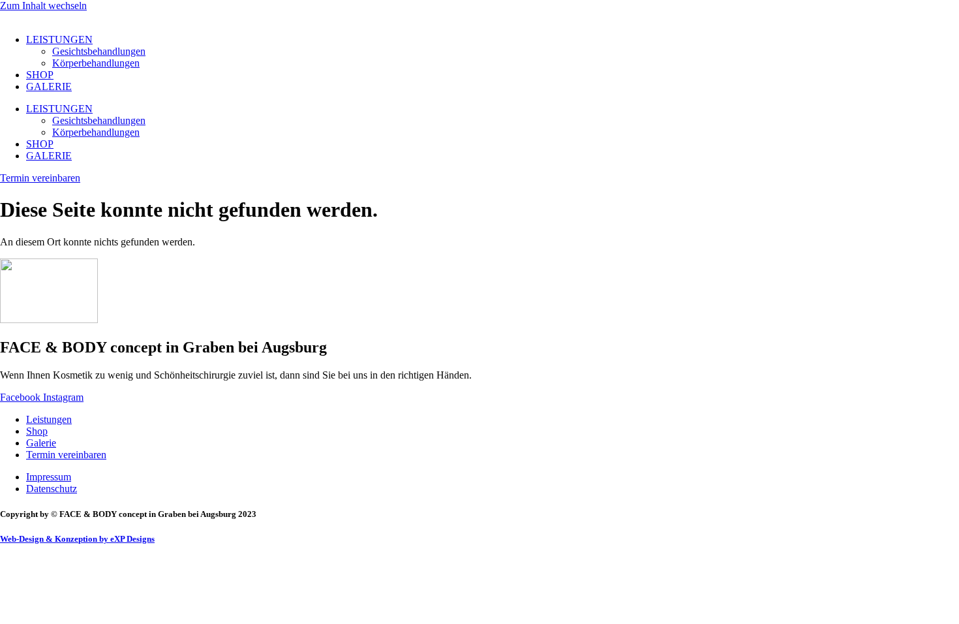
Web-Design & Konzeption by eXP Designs (77, 539)
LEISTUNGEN (59, 39)
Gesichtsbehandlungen (98, 51)
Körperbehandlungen (96, 63)
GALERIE (49, 86)
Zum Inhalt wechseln (43, 5)
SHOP (39, 74)
